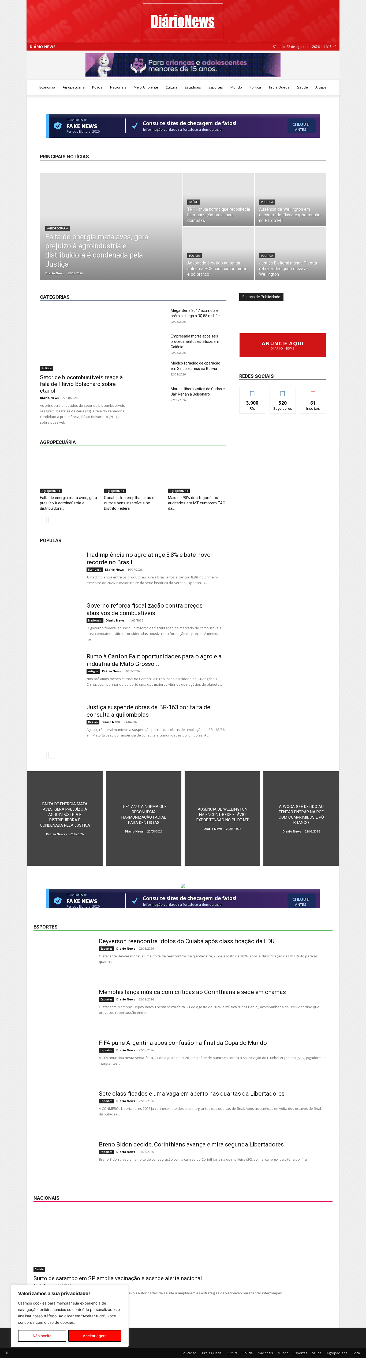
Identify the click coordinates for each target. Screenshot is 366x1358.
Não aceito (42, 1335)
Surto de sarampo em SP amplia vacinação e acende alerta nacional (117, 1278)
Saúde (302, 87)
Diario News (54, 273)
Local (222, 284)
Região (202, 288)
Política (255, 87)
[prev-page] (43, 520)
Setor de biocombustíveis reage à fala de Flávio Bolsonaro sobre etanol (81, 384)
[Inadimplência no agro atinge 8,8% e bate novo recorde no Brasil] (60, 571)
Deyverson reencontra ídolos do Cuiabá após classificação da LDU (186, 941)
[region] (70, 1316)
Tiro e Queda (279, 87)
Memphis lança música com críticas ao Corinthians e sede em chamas (192, 992)
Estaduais (193, 87)
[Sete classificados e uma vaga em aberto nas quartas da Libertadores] (62, 1110)
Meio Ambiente (146, 87)
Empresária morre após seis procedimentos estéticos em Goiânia (195, 341)
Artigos (321, 87)
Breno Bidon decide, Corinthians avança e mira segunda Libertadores (191, 1144)
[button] (333, 87)
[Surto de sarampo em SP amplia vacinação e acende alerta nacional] (183, 1240)
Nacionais (118, 87)
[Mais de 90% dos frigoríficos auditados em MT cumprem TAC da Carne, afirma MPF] (197, 473)
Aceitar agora (95, 1335)
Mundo (236, 87)
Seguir (283, 391)
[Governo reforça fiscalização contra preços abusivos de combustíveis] (60, 622)
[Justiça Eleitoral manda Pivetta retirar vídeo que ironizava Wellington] (290, 253)
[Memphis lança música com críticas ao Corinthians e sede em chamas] (62, 1008)
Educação (157, 284)
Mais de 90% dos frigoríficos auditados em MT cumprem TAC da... (196, 503)
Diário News (42, 47)
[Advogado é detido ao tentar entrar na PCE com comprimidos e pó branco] (218, 253)
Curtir (252, 391)
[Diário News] (183, 21)
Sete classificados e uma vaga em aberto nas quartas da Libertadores (192, 1093)
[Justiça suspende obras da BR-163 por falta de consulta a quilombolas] (60, 724)
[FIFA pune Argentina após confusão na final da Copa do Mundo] (62, 1059)
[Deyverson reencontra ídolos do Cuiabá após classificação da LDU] (62, 958)
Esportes (215, 87)
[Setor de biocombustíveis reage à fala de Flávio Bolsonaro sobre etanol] (83, 339)
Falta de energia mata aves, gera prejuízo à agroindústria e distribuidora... (68, 503)
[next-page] (51, 520)
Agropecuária (74, 87)
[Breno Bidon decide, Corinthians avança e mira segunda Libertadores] (62, 1161)
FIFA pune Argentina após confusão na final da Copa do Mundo (183, 1042)
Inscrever (313, 391)
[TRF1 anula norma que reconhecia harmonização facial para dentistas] (218, 199)
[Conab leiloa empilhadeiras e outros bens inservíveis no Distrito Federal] (133, 473)
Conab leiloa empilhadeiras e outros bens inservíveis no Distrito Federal (129, 503)
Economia (47, 87)
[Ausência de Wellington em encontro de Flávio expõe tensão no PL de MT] (290, 199)
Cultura (171, 87)
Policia (97, 87)
